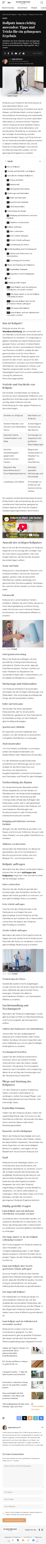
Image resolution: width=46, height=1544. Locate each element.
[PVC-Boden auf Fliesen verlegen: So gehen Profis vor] (37, 1364)
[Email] (16, 53)
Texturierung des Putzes (19, 244)
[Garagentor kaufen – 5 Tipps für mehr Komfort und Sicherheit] (37, 1374)
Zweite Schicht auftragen (20, 240)
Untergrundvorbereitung (19, 189)
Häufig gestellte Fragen (17, 283)
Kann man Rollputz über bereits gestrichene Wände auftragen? (21, 302)
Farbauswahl (14, 184)
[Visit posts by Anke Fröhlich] (5, 61)
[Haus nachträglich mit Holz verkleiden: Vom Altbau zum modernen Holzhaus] (37, 1395)
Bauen (4, 18)
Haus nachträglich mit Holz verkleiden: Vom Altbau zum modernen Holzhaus (13, 1395)
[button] (4, 2)
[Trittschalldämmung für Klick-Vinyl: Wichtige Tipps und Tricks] (37, 1406)
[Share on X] (12, 53)
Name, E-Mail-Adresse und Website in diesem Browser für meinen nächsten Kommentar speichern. (24, 1513)
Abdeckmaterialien (17, 206)
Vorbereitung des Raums (16, 211)
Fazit (9, 278)
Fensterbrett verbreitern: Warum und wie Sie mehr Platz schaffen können (15, 1385)
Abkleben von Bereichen (19, 222)
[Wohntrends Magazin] (23, 2)
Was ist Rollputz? (13, 167)
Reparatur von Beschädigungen (22, 274)
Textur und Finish (16, 180)
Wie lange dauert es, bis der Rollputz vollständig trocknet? (23, 295)
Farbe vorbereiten (16, 231)
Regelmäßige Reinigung (18, 269)
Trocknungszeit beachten (20, 260)
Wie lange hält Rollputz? (20, 308)
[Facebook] (39, 1529)
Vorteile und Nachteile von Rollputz (21, 171)
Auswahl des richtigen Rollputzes (20, 175)
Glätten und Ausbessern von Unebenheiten (19, 254)
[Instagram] (42, 1529)
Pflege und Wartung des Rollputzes (21, 265)
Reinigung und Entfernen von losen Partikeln (22, 216)
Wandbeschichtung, (12, 331)
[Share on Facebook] (8, 53)
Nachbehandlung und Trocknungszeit (21, 249)
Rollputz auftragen (14, 227)
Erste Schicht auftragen (19, 236)
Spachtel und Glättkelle (19, 202)
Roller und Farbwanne (18, 198)
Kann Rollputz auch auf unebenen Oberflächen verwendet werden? (22, 288)
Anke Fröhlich (17, 59)
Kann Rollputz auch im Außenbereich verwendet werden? (23, 313)
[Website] (42, 1427)
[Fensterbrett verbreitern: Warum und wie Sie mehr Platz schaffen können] (37, 1384)
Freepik (14, 649)
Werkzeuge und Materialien (18, 193)
